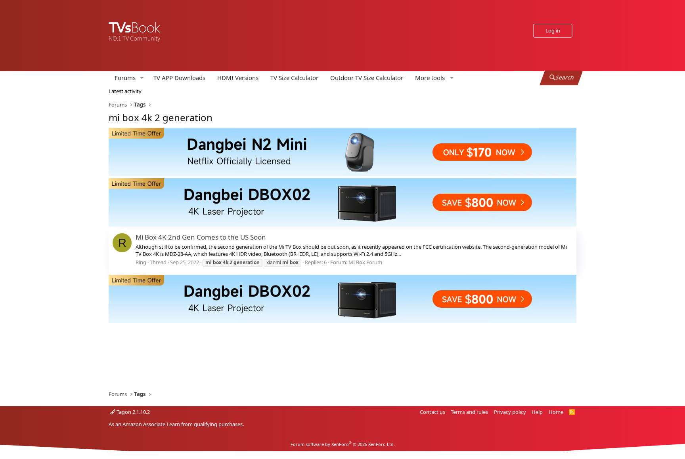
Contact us (432, 411)
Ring (141, 262)
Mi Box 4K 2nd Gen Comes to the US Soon (201, 237)
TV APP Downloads (179, 78)
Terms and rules (469, 411)
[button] (141, 77)
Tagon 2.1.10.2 (132, 411)
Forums (125, 78)
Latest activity (125, 91)
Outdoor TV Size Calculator (366, 78)
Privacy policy (510, 411)
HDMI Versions (237, 78)
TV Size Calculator (294, 78)
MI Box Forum (365, 262)
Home (556, 411)
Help (537, 411)
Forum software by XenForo (343, 444)
